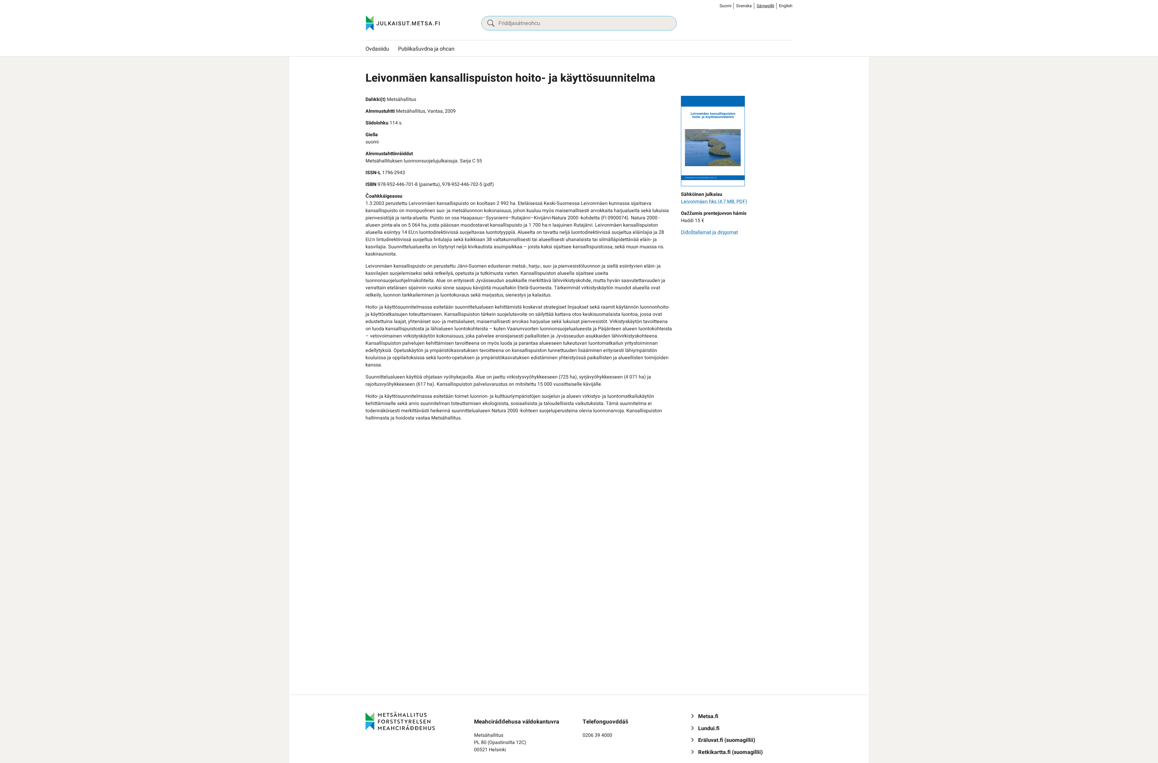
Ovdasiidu (377, 49)
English (786, 6)
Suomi (725, 6)
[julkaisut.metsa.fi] (400, 720)
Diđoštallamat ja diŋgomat (709, 232)
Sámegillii (765, 6)
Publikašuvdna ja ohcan (426, 49)
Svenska (744, 6)
